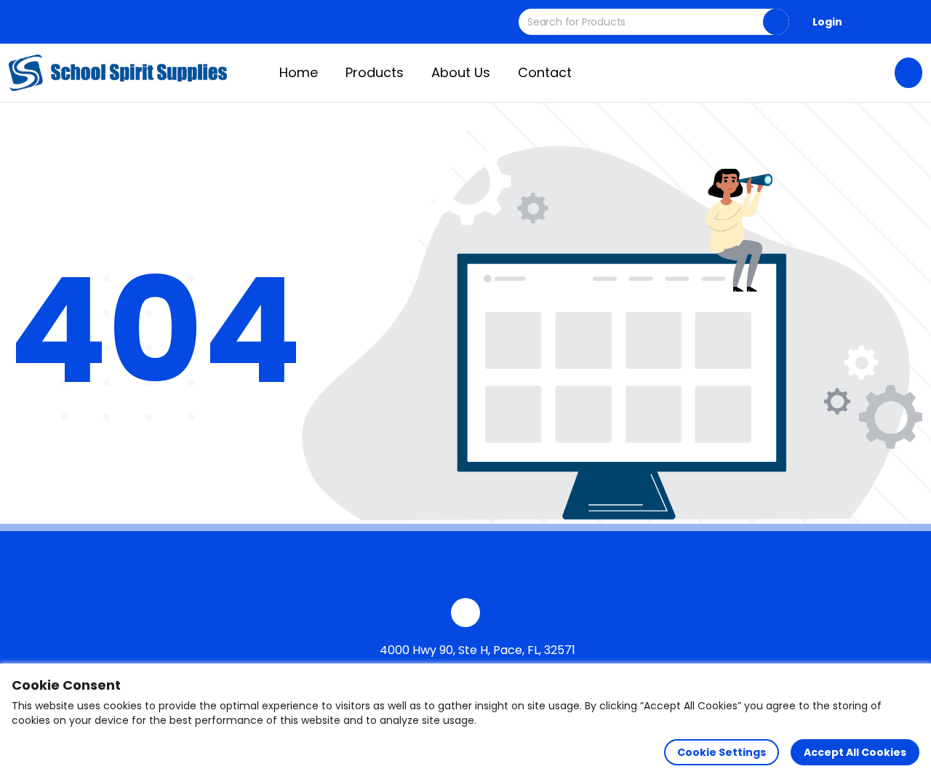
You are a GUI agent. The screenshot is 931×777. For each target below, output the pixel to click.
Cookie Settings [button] (721, 752)
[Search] (776, 22)
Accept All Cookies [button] (855, 752)
